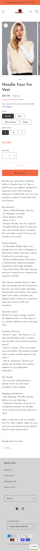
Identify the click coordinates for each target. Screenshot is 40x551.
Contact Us (9, 475)
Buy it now (20, 172)
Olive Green (10, 122)
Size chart (6, 142)
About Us (8, 469)
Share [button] (7, 447)
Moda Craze (17, 544)
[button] (3, 12)
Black (25, 122)
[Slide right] (25, 79)
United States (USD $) (19, 526)
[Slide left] (15, 79)
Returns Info (9, 487)
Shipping (5, 99)
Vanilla (8, 116)
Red (20, 116)
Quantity (5, 150)
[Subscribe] (33, 498)
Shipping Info (10, 481)
